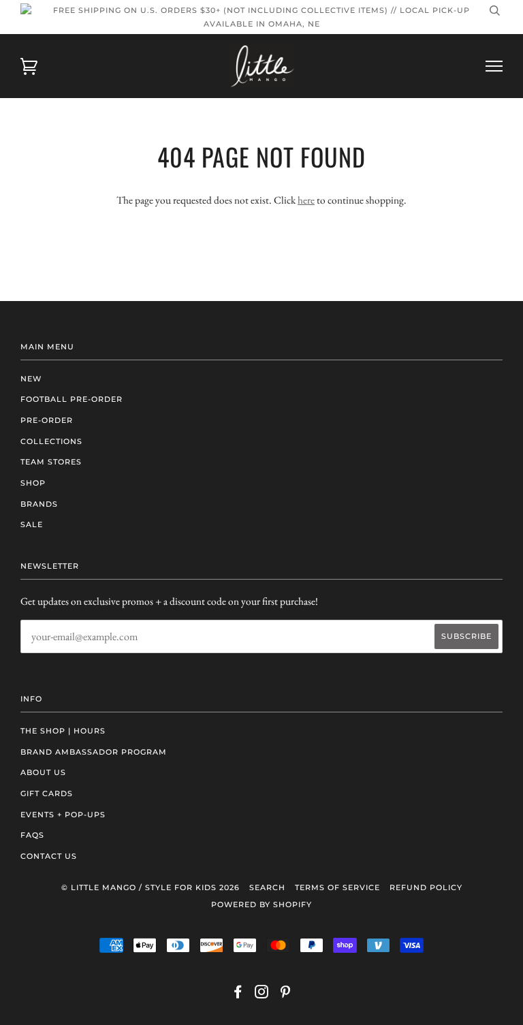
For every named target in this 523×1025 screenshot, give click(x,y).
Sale (31, 524)
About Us (43, 772)
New (31, 378)
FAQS (32, 835)
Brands (39, 504)
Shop (33, 483)
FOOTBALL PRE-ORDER (71, 399)
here (306, 200)
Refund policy (426, 887)
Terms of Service (337, 887)
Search (267, 887)
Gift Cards (46, 793)
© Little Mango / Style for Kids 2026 (150, 887)
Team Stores (51, 462)
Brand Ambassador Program (93, 752)
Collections (51, 441)
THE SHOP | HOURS (63, 731)
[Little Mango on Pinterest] (286, 994)
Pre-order (46, 420)
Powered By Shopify (261, 904)
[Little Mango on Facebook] (238, 994)
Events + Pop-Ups (63, 814)
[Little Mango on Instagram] (262, 994)
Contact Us (48, 856)
